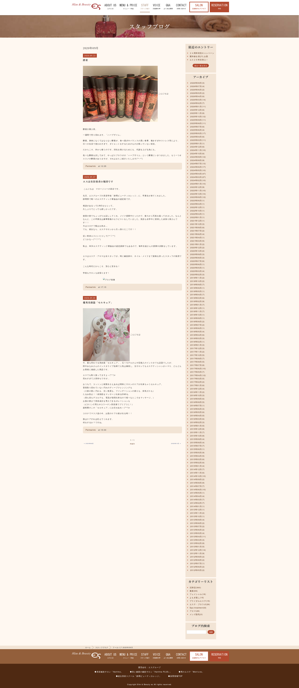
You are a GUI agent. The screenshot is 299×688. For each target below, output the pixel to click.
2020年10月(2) (197, 251)
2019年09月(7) (197, 284)
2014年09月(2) (197, 479)
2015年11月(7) (197, 432)
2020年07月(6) (197, 261)
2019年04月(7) (197, 294)
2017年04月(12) (198, 375)
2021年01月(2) (197, 244)
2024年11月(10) (198, 150)
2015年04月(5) (197, 456)
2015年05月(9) (197, 452)
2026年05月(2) (197, 93)
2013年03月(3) (197, 540)
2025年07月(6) (197, 126)
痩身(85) (194, 591)
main (132, 443)
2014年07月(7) (197, 486)
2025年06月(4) (197, 130)
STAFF (145, 6)
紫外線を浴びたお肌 (199, 56)
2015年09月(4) (197, 439)
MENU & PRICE (128, 6)
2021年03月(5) (197, 241)
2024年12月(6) (197, 146)
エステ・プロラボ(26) (200, 604)
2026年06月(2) (197, 89)
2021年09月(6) (197, 227)
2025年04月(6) (197, 136)
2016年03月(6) (197, 419)
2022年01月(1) (197, 217)
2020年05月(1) (197, 267)
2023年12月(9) (197, 187)
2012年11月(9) (197, 553)
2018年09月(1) (197, 318)
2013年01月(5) (197, 546)
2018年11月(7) (197, 311)
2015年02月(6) (197, 462)
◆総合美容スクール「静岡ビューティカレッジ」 (138, 676)
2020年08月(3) (197, 257)
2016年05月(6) (197, 412)
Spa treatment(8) (198, 607)
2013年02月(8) (197, 543)
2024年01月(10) (198, 183)
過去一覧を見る (200, 65)
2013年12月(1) (197, 509)
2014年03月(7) (197, 499)
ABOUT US (110, 6)
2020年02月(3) (197, 274)
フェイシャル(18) (198, 594)
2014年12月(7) (197, 469)
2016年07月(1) (197, 405)
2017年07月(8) (197, 365)
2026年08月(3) (197, 83)
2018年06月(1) (197, 328)
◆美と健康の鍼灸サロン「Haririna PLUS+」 (151, 671)
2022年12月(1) (197, 207)
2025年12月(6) (197, 110)
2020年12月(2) (197, 247)
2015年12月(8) (197, 429)
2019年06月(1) (197, 288)
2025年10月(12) (198, 116)
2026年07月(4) (197, 86)
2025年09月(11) (198, 120)
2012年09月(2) (197, 556)
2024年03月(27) (198, 177)
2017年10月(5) (197, 355)
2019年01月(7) (197, 304)
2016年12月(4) (197, 388)
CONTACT (181, 6)
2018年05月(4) (197, 331)
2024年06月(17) (198, 167)
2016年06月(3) (197, 409)
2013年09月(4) (197, 519)
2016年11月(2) (197, 392)
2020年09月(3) (197, 254)
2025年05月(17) (198, 133)
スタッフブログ (101, 647)
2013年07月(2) (197, 526)
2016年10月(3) (197, 395)
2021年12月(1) (197, 220)
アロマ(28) (195, 611)
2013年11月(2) (197, 513)
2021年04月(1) (197, 237)
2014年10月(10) (198, 476)
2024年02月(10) (198, 180)
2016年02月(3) (197, 422)
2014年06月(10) (198, 489)
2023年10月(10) (198, 194)
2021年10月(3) (197, 224)
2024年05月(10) (198, 170)
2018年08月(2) (197, 321)
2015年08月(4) (197, 442)
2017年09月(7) (197, 358)
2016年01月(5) (197, 425)
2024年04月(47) (198, 173)
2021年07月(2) (197, 230)
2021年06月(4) (197, 234)
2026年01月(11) (198, 106)
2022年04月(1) (197, 214)
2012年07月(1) (197, 563)
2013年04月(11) (198, 536)
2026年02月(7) (197, 103)
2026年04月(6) (197, 96)
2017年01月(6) (197, 385)
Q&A (168, 6)
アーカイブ (200, 77)
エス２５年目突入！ (199, 59)
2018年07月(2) (197, 325)
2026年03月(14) (198, 99)
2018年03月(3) (197, 338)
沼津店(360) (195, 587)
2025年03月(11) (198, 140)
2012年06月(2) (197, 566)
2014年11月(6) (197, 472)
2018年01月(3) (197, 345)
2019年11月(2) (197, 277)
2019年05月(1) (197, 291)
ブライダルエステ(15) (200, 601)
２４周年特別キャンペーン (202, 53)
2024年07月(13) (198, 163)
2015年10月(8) (197, 435)
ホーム (88, 647)
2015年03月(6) (197, 459)
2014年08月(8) (197, 482)
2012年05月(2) (197, 570)
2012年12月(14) (198, 550)
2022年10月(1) (197, 210)
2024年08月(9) (197, 160)
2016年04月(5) (197, 415)
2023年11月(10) (198, 190)
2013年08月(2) (197, 523)
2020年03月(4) (197, 271)
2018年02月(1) (197, 341)
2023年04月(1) (197, 204)
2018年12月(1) (197, 308)
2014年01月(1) (197, 506)
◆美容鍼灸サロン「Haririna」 (108, 671)
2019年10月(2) (197, 281)
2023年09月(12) (198, 197)
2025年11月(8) (197, 113)
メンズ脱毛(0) (196, 614)
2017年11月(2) (197, 351)
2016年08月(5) (197, 402)
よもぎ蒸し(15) (197, 597)
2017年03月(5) (197, 378)
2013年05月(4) (197, 533)
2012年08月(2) (197, 560)
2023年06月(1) (197, 200)
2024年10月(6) (197, 153)
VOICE (156, 6)
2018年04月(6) (197, 335)
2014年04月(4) (197, 496)
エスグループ (154, 667)
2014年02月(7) (197, 503)
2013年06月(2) (197, 529)
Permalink (91, 166)
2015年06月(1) (197, 449)
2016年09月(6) (197, 398)
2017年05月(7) (197, 372)
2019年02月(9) (197, 301)
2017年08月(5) (197, 361)
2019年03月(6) (197, 298)
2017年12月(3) (197, 348)
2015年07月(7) (197, 445)
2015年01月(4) (197, 466)
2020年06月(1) (197, 264)
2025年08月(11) (198, 123)
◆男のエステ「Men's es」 (191, 671)
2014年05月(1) (197, 492)
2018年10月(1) (197, 314)
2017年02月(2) (197, 382)
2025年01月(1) (197, 143)
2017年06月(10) (198, 368)
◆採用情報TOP (175, 676)
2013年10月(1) (197, 516)
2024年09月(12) (198, 157)
